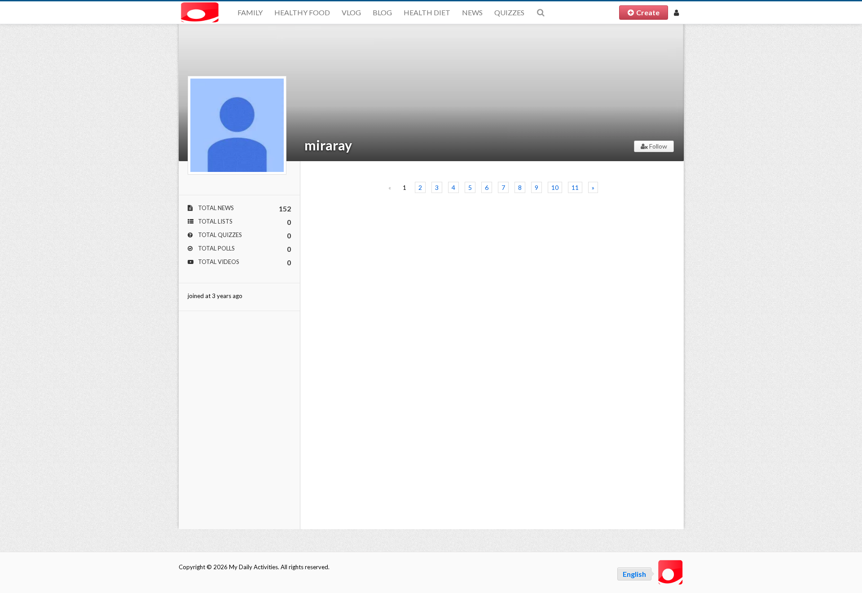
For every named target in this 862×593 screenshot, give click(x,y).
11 (575, 187)
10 (555, 187)
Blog (382, 12)
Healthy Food (302, 12)
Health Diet (427, 12)
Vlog (351, 12)
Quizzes (509, 12)
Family (250, 12)
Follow (657, 146)
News (472, 12)
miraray (328, 145)
